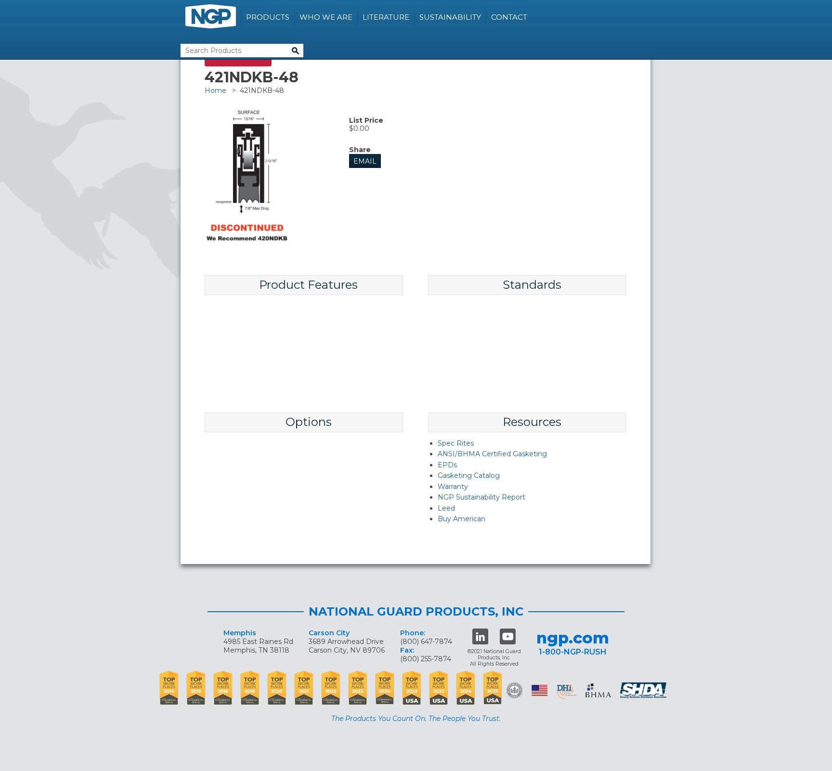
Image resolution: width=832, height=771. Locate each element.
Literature (386, 17)
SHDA (644, 690)
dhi (566, 692)
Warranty (453, 486)
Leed (446, 508)
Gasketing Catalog (469, 475)
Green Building (514, 690)
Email (365, 161)
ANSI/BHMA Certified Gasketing (492, 454)
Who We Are (325, 17)
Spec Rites (456, 443)
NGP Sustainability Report (481, 497)
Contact (509, 17)
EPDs (447, 465)
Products (267, 17)
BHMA (598, 690)
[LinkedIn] (480, 636)
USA (539, 690)
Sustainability (450, 17)
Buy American (461, 518)
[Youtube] (508, 636)
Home (215, 90)
